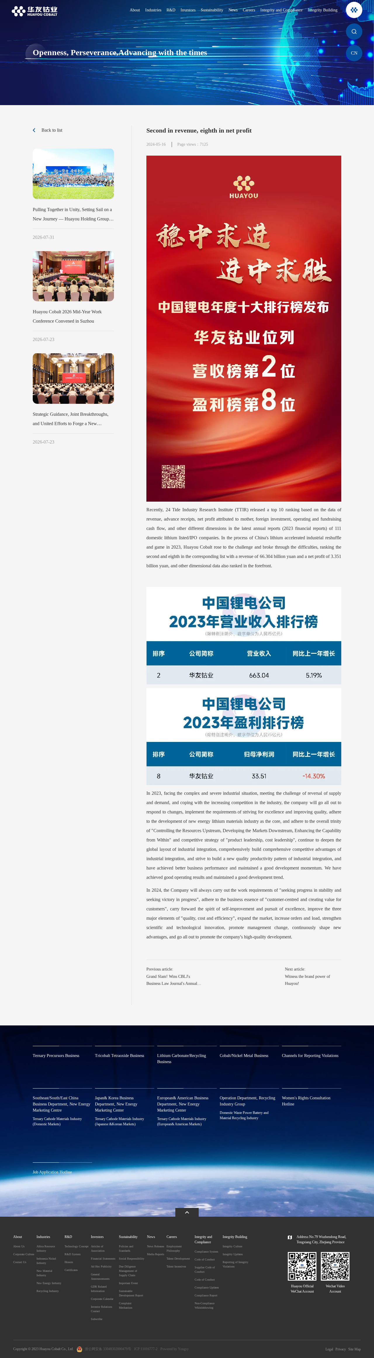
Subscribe (96, 1319)
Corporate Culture (23, 1254)
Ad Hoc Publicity (101, 1266)
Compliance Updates (207, 1287)
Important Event (128, 1283)
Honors (69, 1262)
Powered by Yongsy (174, 1349)
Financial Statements (103, 1258)
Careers (249, 10)
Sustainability (212, 10)
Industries (153, 10)
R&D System (73, 1254)
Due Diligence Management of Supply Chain (128, 1271)
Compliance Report (206, 1295)
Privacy (340, 1349)
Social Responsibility (131, 1258)
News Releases (155, 1246)
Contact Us (19, 1262)
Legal (329, 1349)
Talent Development (178, 1258)
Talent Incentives (176, 1266)
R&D (171, 10)
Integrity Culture (232, 1246)
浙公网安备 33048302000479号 (108, 1349)
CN (354, 53)
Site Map (354, 1349)
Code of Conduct (205, 1259)
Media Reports (155, 1254)
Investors (188, 10)
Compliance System (206, 1251)
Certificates (71, 1270)
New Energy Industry (49, 1283)
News (233, 10)
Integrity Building (322, 10)
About (135, 10)
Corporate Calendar (102, 1298)
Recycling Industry (48, 1291)
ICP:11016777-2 (145, 1349)
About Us (19, 1246)
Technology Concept (77, 1246)
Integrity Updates (233, 1254)
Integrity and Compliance (281, 10)
